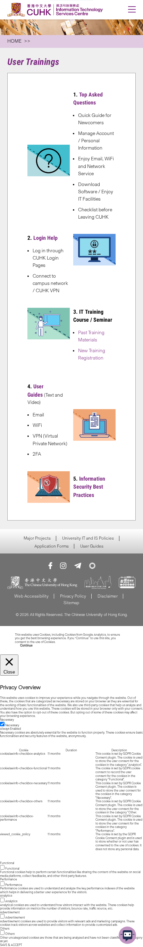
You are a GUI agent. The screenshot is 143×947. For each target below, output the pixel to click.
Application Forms (51, 546)
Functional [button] (7, 863)
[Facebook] (50, 565)
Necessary (12, 725)
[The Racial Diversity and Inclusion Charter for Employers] (97, 583)
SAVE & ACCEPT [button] (11, 945)
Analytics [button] (6, 895)
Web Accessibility (31, 596)
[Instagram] (63, 565)
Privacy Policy (73, 596)
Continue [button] (26, 645)
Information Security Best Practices (89, 487)
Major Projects (37, 538)
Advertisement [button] (10, 912)
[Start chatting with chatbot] (127, 935)
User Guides (91, 546)
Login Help (45, 238)
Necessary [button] (7, 719)
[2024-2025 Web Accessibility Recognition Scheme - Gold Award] (127, 583)
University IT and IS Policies (88, 538)
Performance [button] (8, 879)
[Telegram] (77, 565)
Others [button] (4, 928)
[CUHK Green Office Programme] (92, 565)
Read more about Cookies (73, 642)
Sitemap (71, 602)
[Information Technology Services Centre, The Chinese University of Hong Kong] (58, 10)
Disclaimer (108, 596)
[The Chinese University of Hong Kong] (42, 583)
